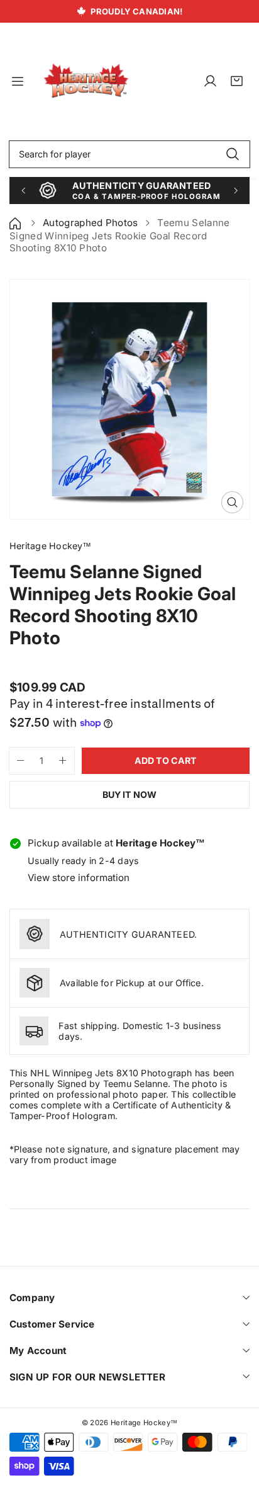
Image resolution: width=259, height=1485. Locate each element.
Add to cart (166, 760)
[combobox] (129, 154)
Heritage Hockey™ (144, 1422)
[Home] (16, 223)
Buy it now (129, 794)
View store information (79, 878)
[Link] (86, 81)
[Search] (232, 154)
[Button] (23, 190)
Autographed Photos (90, 223)
